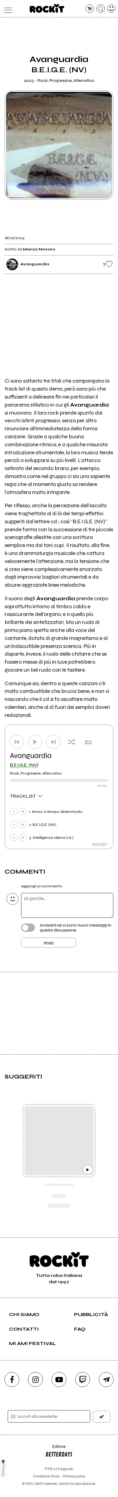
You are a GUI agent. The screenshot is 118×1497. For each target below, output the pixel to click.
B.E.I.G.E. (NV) (24, 765)
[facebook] (11, 1379)
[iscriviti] (102, 1417)
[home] (47, 8)
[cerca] (100, 8)
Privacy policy (74, 1476)
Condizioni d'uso (46, 1476)
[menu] (6, 8)
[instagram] (35, 1379)
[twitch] (82, 1379)
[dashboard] (111, 8)
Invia (49, 943)
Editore (55, 1449)
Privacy (3, 1469)
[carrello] (90, 8)
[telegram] (106, 1379)
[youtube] (59, 1379)
